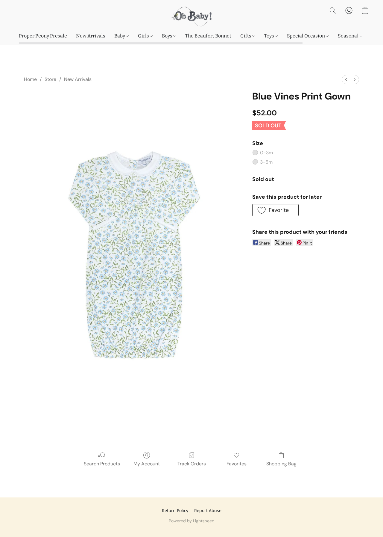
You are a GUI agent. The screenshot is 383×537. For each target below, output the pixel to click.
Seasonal (348, 36)
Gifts (246, 36)
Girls (144, 36)
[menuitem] (346, 79)
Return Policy (175, 510)
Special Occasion (306, 36)
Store (50, 79)
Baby (120, 36)
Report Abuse (207, 510)
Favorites (237, 464)
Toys (269, 36)
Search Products (102, 464)
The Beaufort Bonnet (208, 36)
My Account (146, 464)
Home (30, 79)
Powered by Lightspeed (192, 521)
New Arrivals (90, 36)
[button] (191, 16)
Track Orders (191, 464)
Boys (167, 36)
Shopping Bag (281, 464)
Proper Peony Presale (43, 36)
